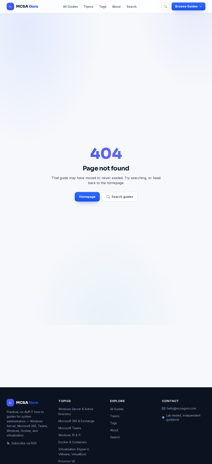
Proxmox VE (66, 461)
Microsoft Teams (69, 428)
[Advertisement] (106, 356)
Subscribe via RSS (24, 443)
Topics (88, 6)
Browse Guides (186, 6)
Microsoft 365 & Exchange (76, 421)
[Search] (165, 6)
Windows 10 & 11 (69, 435)
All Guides (70, 6)
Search (131, 6)
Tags (102, 6)
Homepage (87, 196)
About (116, 6)
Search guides (122, 196)
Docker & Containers (72, 442)
